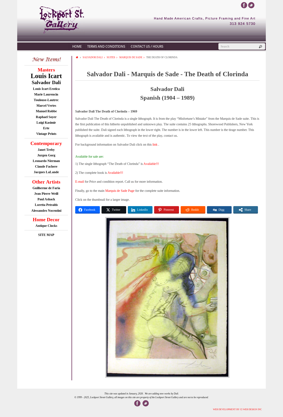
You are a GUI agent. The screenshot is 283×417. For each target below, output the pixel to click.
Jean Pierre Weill (46, 193)
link (155, 144)
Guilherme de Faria (46, 188)
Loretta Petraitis (46, 205)
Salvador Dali (93, 57)
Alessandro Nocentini (46, 210)
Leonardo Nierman (46, 161)
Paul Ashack (46, 199)
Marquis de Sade (130, 57)
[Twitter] (251, 5)
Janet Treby (46, 149)
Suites (111, 57)
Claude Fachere (46, 166)
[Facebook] (244, 5)
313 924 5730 (242, 24)
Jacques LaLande (46, 172)
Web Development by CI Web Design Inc (237, 409)
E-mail (79, 181)
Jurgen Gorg (46, 155)
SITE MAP (46, 235)
